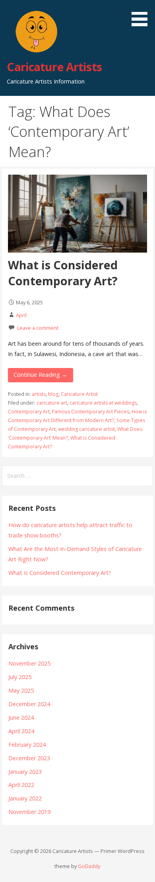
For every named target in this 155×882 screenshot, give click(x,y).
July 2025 (19, 677)
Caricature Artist (79, 394)
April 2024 (21, 731)
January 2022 (25, 798)
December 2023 (29, 758)
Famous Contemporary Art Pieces (90, 411)
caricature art (52, 402)
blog (53, 394)
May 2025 (21, 690)
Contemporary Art (29, 411)
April (21, 315)
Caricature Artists (54, 66)
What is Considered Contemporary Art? (63, 272)
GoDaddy (89, 866)
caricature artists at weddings (103, 402)
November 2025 (29, 663)
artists (39, 394)
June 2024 (21, 717)
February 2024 (27, 744)
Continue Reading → (40, 374)
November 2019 (29, 812)
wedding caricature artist (86, 429)
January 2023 (25, 771)
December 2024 (29, 704)
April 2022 (21, 785)
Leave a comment (37, 327)
